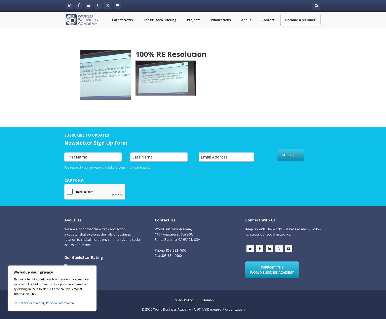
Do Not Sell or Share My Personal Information (43, 303)
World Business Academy (172, 309)
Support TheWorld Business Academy (272, 270)
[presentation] (94, 192)
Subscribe (290, 155)
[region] (52, 288)
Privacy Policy (161, 167)
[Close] (92, 269)
